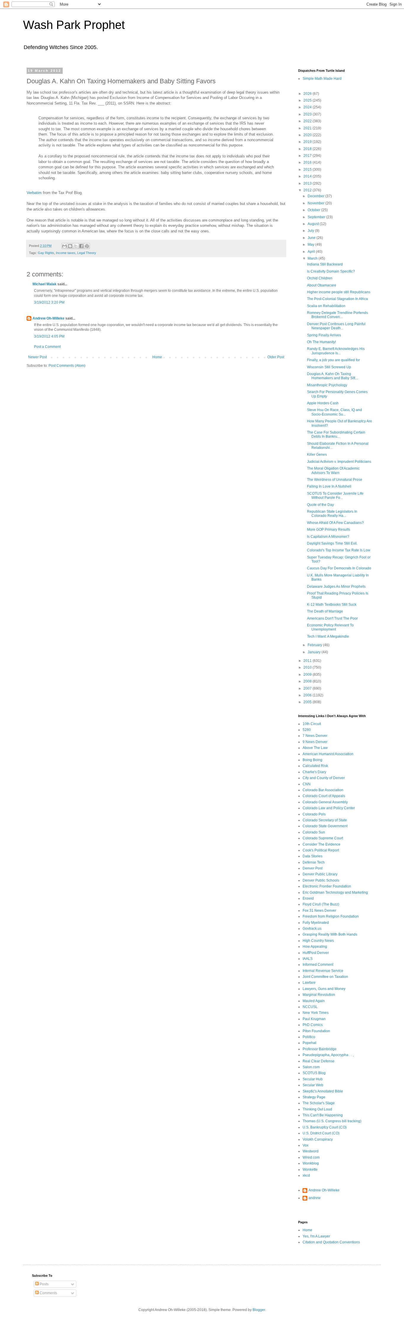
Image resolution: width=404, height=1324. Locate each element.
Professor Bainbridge (320, 1049)
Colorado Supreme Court (323, 838)
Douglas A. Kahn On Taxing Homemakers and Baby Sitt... (332, 376)
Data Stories (312, 856)
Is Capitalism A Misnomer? (328, 537)
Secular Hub (313, 1079)
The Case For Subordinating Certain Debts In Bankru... (336, 434)
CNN (307, 784)
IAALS (308, 959)
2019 (308, 142)
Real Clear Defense (318, 1061)
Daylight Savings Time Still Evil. (332, 543)
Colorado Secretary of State (325, 820)
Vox (305, 1145)
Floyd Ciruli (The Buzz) (321, 904)
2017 (308, 156)
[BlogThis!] (70, 246)
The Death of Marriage (325, 611)
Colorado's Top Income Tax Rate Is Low (338, 550)
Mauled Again (314, 1001)
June (312, 238)
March (313, 258)
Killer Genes (317, 454)
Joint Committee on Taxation (325, 977)
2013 (308, 183)
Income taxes (65, 253)
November (316, 203)
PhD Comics (313, 1025)
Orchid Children (319, 278)
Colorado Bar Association (323, 790)
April (312, 252)
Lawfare (309, 983)
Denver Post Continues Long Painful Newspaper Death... (336, 326)
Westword (311, 1151)
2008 (308, 681)
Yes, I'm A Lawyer (316, 1236)
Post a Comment (47, 347)
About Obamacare (321, 285)
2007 (308, 688)
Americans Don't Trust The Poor (332, 618)
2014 (308, 176)
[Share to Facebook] (81, 246)
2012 (308, 190)
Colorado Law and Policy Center (329, 808)
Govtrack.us (312, 928)
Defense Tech (314, 862)
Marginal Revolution (319, 995)
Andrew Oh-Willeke (48, 318)
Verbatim (34, 192)
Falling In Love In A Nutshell (329, 486)
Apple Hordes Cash (323, 403)
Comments (48, 1293)
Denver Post (312, 868)
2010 (308, 667)
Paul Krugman (314, 1019)
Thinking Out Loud (317, 1109)
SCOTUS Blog (314, 1073)
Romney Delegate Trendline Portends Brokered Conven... (337, 315)
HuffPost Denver (316, 953)
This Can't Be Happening (323, 1115)
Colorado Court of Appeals (324, 796)
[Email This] (64, 246)
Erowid (308, 898)
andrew (314, 1198)
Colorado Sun (314, 832)
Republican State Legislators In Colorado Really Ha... (332, 513)
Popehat (309, 1043)
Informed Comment (318, 965)
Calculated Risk (315, 766)
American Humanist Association (328, 754)
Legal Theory (86, 253)
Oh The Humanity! (321, 342)
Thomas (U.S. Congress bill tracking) (332, 1121)
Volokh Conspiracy (318, 1139)
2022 (308, 121)
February (315, 645)
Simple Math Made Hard (322, 78)
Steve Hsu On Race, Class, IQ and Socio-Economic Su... (334, 412)
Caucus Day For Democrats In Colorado (339, 568)
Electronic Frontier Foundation (327, 886)
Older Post (275, 357)
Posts (44, 1284)
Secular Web (313, 1085)
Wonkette (310, 1169)
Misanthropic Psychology (327, 385)
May (311, 244)
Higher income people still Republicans (338, 292)
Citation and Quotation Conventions (331, 1242)
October (314, 210)
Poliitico (309, 1037)
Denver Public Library (320, 874)
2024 (308, 107)
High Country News (318, 941)
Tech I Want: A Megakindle (328, 636)
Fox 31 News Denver (319, 910)
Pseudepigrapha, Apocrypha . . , (328, 1055)
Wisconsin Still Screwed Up (329, 367)
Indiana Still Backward (325, 264)
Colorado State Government (325, 826)
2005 (308, 702)
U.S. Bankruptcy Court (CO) (325, 1127)
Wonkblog (311, 1163)
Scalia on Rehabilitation (326, 306)
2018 (308, 149)
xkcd (306, 1175)
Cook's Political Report (321, 850)
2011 (308, 661)
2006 (308, 695)
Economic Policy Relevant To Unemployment (330, 627)
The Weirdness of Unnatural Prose (334, 480)
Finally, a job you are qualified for (333, 360)
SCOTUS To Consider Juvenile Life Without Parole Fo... (335, 495)
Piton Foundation (316, 1031)
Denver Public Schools (321, 880)
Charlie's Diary (314, 772)
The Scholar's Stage (319, 1103)
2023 (308, 114)
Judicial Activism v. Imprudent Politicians (339, 462)
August (314, 224)
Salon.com (311, 1067)
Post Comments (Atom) (67, 366)
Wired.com (311, 1157)
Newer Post (37, 357)
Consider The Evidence (321, 844)
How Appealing (315, 946)
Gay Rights (46, 253)
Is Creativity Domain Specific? (331, 271)
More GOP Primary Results (328, 529)
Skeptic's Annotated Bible (323, 1091)
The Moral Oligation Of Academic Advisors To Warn (333, 470)
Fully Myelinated (316, 923)
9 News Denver (315, 742)
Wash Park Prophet (74, 24)
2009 (308, 674)
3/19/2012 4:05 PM (49, 336)
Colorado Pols (314, 814)
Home (157, 357)
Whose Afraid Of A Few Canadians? (335, 523)
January (314, 652)
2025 (308, 100)
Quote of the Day (320, 505)
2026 (308, 94)
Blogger (259, 1310)
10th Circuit (312, 724)
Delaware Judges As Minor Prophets (336, 586)
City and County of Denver (324, 778)
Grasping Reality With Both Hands (330, 934)
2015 (308, 169)
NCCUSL (310, 1007)
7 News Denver (315, 736)
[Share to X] (76, 246)
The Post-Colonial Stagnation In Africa (337, 299)
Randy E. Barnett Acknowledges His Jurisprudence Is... (336, 351)
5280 (307, 730)
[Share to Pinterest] (87, 246)
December (316, 196)
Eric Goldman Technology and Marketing (335, 892)
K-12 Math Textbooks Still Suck (331, 604)
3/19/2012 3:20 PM (49, 302)
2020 (308, 135)
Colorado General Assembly (325, 802)
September (317, 217)
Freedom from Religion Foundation (331, 916)
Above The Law (315, 748)
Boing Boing (312, 760)
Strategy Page (314, 1097)
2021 (308, 128)
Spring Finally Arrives (324, 335)
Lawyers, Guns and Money (324, 989)
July (311, 231)
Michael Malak (44, 284)
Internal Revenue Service (323, 971)
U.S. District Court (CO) (321, 1133)
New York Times (316, 1013)
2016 (308, 162)
